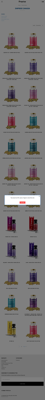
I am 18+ (22, 202)
